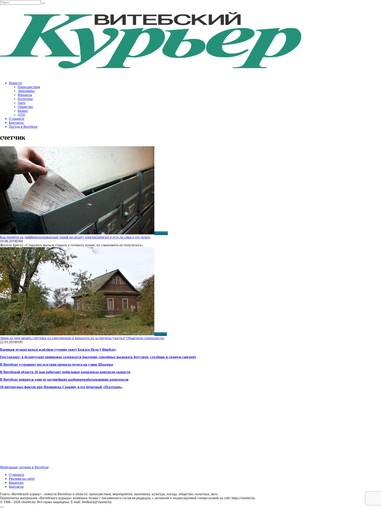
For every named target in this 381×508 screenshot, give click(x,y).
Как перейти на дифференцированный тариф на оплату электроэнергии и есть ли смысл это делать (75, 237)
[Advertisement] (132, 431)
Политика (25, 99)
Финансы (25, 95)
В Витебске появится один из (23, 379)
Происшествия (29, 87)
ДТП (21, 115)
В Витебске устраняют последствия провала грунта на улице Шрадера (56, 364)
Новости (15, 83)
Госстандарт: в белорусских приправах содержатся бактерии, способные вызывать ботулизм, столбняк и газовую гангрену (98, 357)
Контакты (16, 122)
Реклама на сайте (22, 478)
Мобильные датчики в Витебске (24, 467)
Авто (21, 103)
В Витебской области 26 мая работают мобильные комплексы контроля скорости (65, 372)
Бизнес (23, 111)
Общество (25, 107)
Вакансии (16, 482)
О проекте (16, 119)
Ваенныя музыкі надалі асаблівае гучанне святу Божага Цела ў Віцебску (58, 349)
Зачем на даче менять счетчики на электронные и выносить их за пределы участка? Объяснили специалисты (82, 338)
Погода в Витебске (23, 126)
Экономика (26, 91)
